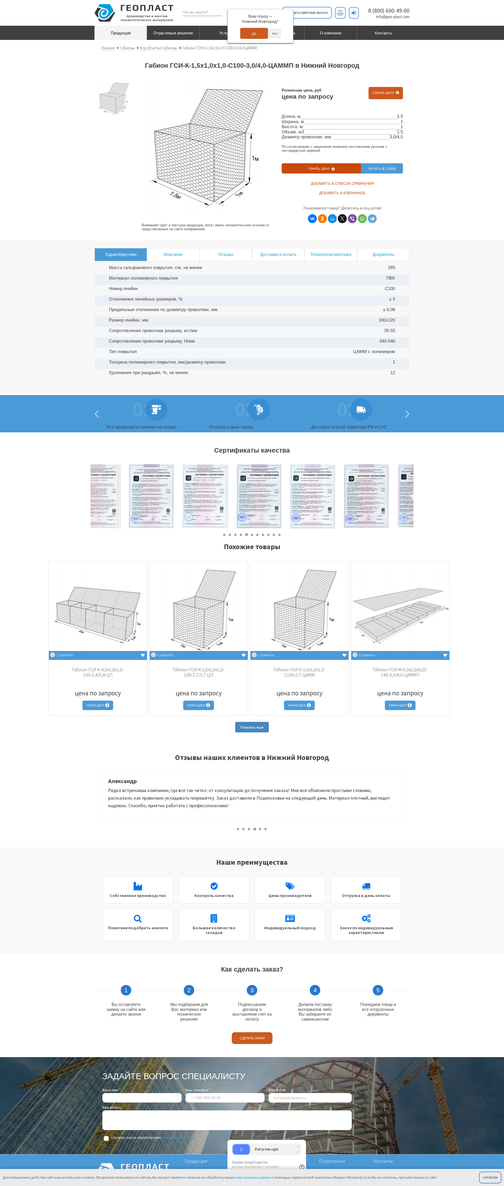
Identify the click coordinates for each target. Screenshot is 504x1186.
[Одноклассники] (322, 218)
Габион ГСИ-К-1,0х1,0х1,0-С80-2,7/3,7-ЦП (198, 672)
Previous (98, 798)
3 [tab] (235, 534)
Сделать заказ (252, 1038)
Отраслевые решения (173, 33)
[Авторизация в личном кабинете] (354, 13)
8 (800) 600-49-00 (389, 10)
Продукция (121, 33)
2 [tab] (230, 534)
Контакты (383, 33)
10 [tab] (274, 534)
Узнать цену (384, 93)
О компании (330, 33)
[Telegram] (372, 218)
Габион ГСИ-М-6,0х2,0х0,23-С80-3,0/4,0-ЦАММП (400, 672)
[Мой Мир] (332, 218)
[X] (342, 218)
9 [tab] (268, 534)
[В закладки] (143, 655)
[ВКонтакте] (312, 218)
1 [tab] (224, 534)
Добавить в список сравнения (342, 183)
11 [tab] (279, 534)
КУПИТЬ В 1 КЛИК (382, 169)
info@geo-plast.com (393, 16)
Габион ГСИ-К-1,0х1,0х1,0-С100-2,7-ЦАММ (299, 672)
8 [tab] (263, 534)
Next (413, 497)
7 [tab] (257, 534)
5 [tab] (246, 534)
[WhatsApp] (362, 218)
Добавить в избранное (342, 193)
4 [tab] (241, 534)
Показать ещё (252, 727)
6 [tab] (252, 534)
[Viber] (352, 218)
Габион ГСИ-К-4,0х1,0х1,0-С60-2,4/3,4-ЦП (98, 672)
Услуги (225, 33)
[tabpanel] (117, 496)
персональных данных (179, 1138)
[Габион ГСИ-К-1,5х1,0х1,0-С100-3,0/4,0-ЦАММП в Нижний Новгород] (113, 99)
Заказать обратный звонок (307, 13)
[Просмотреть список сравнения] (340, 13)
